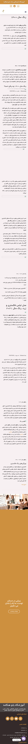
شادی (21, 434)
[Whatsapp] (12, 719)
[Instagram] (20, 719)
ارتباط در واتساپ (14, 611)
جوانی (10, 432)
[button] (25, 11)
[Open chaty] (24, 740)
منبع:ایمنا (24, 484)
